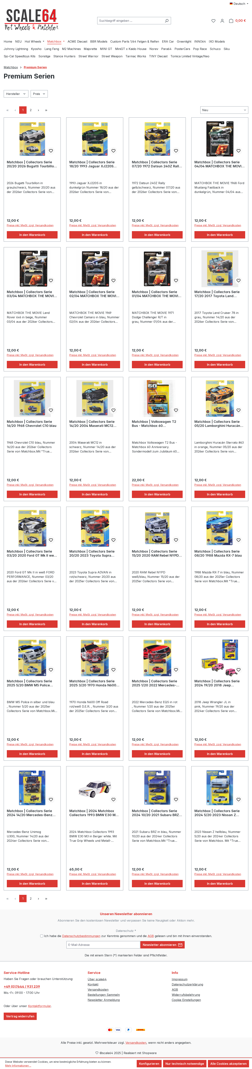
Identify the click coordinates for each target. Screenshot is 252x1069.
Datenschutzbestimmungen (81, 936)
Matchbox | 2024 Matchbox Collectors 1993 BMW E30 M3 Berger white (93, 813)
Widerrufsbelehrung (186, 995)
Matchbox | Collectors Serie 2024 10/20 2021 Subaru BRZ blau (155, 813)
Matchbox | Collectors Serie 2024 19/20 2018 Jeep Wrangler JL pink (217, 683)
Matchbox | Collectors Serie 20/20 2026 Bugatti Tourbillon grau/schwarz (31, 164)
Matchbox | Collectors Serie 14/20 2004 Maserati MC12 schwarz (92, 424)
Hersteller (13, 94)
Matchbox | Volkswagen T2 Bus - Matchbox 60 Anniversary (154, 424)
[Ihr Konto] (222, 20)
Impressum (179, 979)
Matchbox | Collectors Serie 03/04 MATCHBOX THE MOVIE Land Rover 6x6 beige (31, 294)
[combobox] (130, 20)
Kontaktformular (39, 1006)
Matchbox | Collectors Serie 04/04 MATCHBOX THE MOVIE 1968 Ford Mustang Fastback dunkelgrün (219, 164)
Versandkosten (98, 989)
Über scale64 (97, 979)
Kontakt (93, 984)
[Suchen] (166, 20)
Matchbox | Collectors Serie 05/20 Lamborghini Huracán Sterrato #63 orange (217, 424)
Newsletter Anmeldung (104, 1000)
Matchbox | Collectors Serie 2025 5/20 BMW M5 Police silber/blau (29, 683)
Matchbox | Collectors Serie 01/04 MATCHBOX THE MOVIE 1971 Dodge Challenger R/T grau (156, 294)
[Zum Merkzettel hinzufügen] (51, 150)
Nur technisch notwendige (184, 1063)
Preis (37, 94)
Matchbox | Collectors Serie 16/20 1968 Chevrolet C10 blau (31, 424)
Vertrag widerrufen (20, 1016)
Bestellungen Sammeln (104, 995)
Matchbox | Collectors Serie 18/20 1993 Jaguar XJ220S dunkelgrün (92, 164)
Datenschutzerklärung (187, 984)
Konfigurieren (149, 1063)
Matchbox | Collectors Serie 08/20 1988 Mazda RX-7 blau (218, 553)
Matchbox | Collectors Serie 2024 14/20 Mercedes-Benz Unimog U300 (29, 813)
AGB (151, 936)
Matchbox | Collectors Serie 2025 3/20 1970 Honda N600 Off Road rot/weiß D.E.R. (92, 683)
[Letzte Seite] (46, 110)
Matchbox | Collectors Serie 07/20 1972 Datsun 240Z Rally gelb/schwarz (156, 164)
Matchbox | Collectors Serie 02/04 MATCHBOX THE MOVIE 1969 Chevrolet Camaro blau (93, 294)
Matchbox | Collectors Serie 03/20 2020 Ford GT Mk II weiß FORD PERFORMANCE (32, 553)
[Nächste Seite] (38, 110)
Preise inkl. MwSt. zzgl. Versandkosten (30, 225)
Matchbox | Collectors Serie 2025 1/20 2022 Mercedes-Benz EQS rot (154, 683)
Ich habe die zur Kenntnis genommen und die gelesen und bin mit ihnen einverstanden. (128, 936)
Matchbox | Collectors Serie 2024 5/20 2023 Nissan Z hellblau (217, 813)
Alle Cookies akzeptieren (228, 1063)
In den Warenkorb (32, 235)
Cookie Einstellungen (186, 1000)
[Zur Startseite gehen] (31, 20)
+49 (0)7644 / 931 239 (22, 986)
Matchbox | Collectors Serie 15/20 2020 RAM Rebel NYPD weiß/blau (155, 553)
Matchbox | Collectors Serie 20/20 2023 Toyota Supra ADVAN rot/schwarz (92, 553)
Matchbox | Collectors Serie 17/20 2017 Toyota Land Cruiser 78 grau (217, 294)
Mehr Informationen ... (18, 1065)
